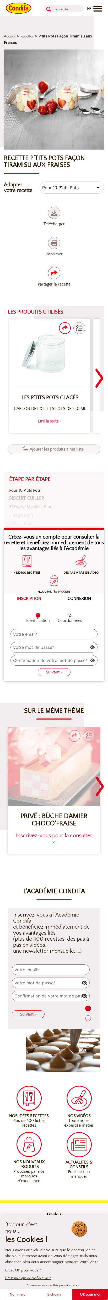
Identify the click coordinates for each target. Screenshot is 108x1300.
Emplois (54, 1214)
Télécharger (54, 224)
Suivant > (54, 672)
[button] (79, 328)
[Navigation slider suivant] (99, 375)
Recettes (27, 36)
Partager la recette (54, 284)
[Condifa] (19, 7)
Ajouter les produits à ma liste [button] (57, 449)
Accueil (9, 36)
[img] (92, 647)
